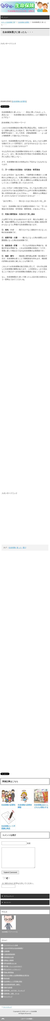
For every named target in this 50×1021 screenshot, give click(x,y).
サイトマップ (8, 996)
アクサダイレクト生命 (11, 945)
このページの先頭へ (27, 1019)
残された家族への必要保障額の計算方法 (16, 975)
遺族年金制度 (8, 987)
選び (24, 548)
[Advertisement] (25, 70)
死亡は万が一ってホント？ (12, 969)
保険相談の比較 (9, 957)
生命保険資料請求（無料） (12, 984)
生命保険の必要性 (19, 101)
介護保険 (7, 951)
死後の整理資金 (9, 972)
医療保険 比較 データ (11, 993)
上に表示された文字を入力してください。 (18, 883)
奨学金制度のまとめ (10, 963)
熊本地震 (7, 978)
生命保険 (12, 548)
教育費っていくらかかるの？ (13, 966)
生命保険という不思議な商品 (13, 981)
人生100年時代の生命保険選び (13, 948)
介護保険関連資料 (9, 954)
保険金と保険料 (9, 960)
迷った (19, 548)
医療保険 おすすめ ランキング (14, 990)
